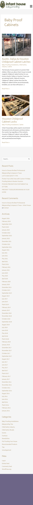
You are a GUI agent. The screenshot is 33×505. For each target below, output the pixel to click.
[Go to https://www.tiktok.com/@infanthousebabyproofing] (10, 493)
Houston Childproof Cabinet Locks (12, 120)
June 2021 (5, 256)
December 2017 (6, 348)
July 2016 (4, 396)
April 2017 (5, 371)
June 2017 (5, 365)
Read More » (6, 89)
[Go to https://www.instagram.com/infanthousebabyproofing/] (7, 493)
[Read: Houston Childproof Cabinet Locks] (15, 105)
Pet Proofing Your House (9, 441)
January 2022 (6, 239)
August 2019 (6, 296)
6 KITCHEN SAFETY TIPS (10, 176)
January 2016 (6, 411)
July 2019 (4, 299)
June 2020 (5, 273)
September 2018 (7, 322)
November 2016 (7, 385)
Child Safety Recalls (8, 430)
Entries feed (5, 464)
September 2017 (7, 356)
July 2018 (4, 328)
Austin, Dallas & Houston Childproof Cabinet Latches (16, 60)
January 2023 (6, 230)
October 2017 (6, 353)
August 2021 (6, 250)
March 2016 (5, 405)
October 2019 (6, 290)
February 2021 (6, 267)
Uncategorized (6, 450)
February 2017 (6, 376)
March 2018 (5, 339)
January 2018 (6, 345)
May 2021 (5, 259)
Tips (3, 447)
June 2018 (5, 330)
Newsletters (6, 439)
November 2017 (7, 351)
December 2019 (6, 287)
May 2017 (5, 368)
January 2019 (6, 310)
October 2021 (6, 244)
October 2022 (6, 233)
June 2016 (5, 399)
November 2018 (7, 316)
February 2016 (6, 408)
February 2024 (6, 221)
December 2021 (6, 241)
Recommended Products (9, 444)
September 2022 (7, 236)
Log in (4, 461)
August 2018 (6, 325)
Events (4, 433)
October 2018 (6, 319)
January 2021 (6, 270)
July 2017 (4, 362)
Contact (6, 208)
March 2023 (5, 227)
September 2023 (7, 224)
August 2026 (6, 219)
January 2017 (6, 379)
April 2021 (5, 262)
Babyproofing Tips (7, 424)
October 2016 (6, 388)
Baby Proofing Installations (10, 65)
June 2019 (5, 302)
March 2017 (5, 374)
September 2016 (7, 391)
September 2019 (7, 293)
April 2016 (5, 402)
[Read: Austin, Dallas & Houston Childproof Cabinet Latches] (16, 45)
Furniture (4, 436)
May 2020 (5, 276)
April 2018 (5, 336)
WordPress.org (6, 469)
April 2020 (5, 279)
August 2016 (6, 394)
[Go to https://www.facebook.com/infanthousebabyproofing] (3, 493)
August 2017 (6, 359)
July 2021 (4, 253)
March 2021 (5, 264)
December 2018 (6, 313)
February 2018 (6, 342)
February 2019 (6, 307)
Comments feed (7, 466)
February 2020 (6, 282)
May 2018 (5, 333)
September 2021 (7, 247)
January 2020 (6, 285)
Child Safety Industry (8, 427)
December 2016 (6, 382)
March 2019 (5, 305)
